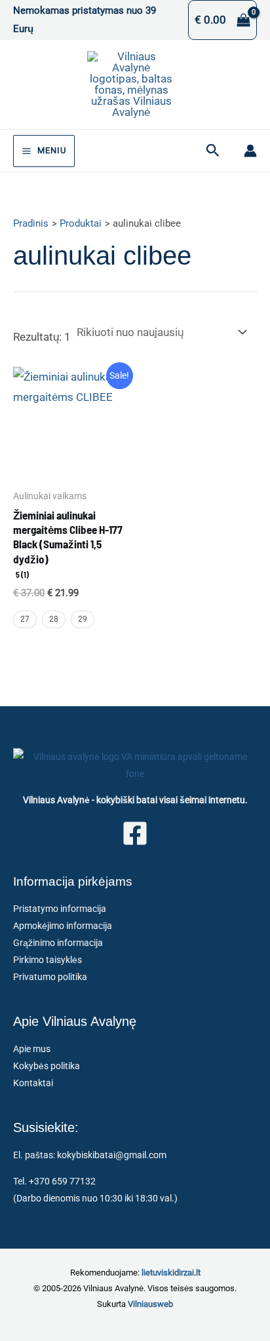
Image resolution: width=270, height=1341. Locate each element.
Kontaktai (33, 1083)
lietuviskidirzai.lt (171, 1272)
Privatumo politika (50, 977)
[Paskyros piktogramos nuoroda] (250, 150)
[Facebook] (135, 833)
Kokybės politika (46, 1066)
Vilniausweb (150, 1304)
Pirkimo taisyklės (47, 959)
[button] (213, 151)
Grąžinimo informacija (58, 942)
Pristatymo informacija (59, 908)
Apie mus (31, 1049)
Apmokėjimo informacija (62, 925)
